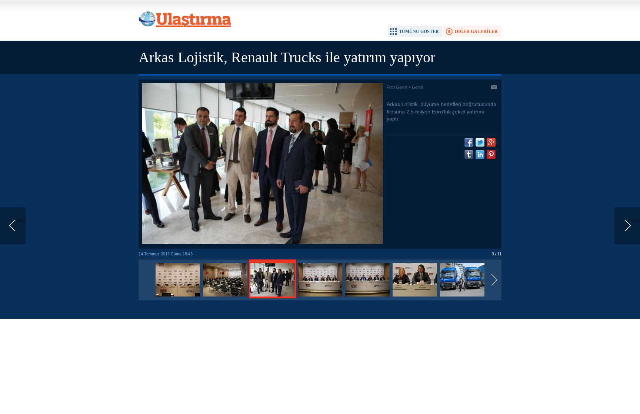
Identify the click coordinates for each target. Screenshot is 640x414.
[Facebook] (468, 142)
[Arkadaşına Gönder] (494, 88)
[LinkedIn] (480, 154)
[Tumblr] (468, 154)
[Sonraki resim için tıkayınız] (262, 242)
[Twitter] (480, 142)
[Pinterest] (491, 154)
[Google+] (491, 142)
